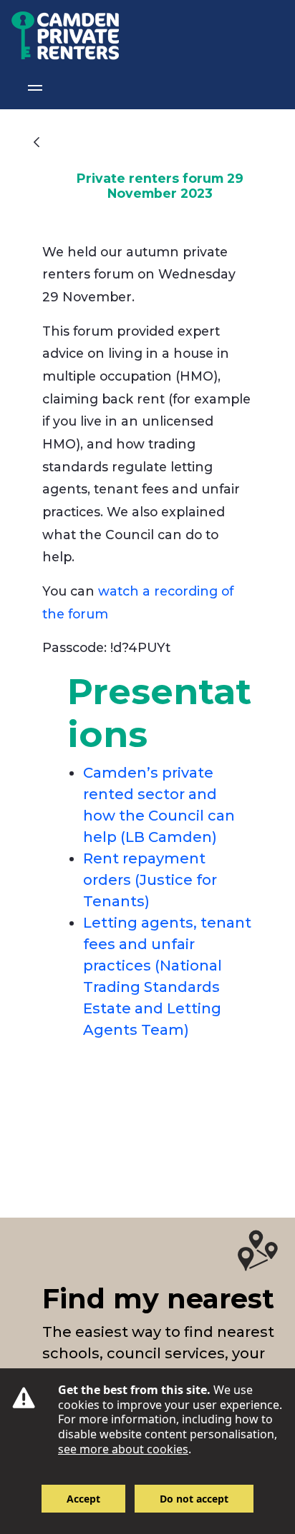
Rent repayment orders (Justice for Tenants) (150, 880)
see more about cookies (123, 1449)
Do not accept (194, 1498)
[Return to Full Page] (36, 142)
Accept (83, 1498)
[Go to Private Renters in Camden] (59, 33)
